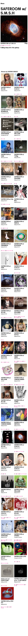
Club (2, 45)
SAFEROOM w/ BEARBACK (6, 110)
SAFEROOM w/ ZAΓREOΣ (19, 289)
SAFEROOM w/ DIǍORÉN (19, 311)
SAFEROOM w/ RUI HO (7, 602)
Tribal (2, 204)
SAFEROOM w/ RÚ (20, 556)
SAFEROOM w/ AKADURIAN (6, 133)
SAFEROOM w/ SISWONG (6, 535)
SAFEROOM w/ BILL (19, 200)
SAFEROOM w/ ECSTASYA (19, 244)
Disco (16, 561)
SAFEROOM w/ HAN (6, 155)
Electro (3, 161)
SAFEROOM (11, 71)
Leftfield (19, 539)
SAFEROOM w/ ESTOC (19, 334)
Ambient (8, 496)
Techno (16, 94)
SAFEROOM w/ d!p (7, 199)
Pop (9, 116)
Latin (19, 317)
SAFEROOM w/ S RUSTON (6, 356)
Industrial (17, 405)
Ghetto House (8, 317)
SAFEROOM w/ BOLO (6, 557)
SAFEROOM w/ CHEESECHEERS (19, 378)
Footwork (9, 539)
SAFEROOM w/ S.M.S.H (19, 88)
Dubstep (3, 540)
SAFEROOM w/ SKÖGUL (19, 423)
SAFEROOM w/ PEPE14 (19, 222)
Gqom (20, 405)
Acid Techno (17, 272)
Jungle (21, 161)
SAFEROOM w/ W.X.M (6, 88)
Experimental (17, 540)
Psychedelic (3, 496)
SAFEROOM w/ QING (19, 356)
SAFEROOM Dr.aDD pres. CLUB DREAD (20, 579)
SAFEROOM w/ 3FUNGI (19, 535)
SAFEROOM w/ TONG (19, 401)
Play (26, 43)
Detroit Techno (7, 45)
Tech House (17, 161)
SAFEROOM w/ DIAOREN (19, 177)
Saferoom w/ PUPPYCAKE (5, 579)
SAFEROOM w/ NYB (6, 490)
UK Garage (20, 361)
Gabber (16, 317)
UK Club (3, 362)
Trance (19, 94)
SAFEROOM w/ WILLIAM (19, 133)
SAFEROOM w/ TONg (19, 155)
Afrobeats (20, 496)
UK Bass (5, 228)
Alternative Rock (20, 584)
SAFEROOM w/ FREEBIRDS (6, 244)
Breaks (6, 116)
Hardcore (3, 250)
